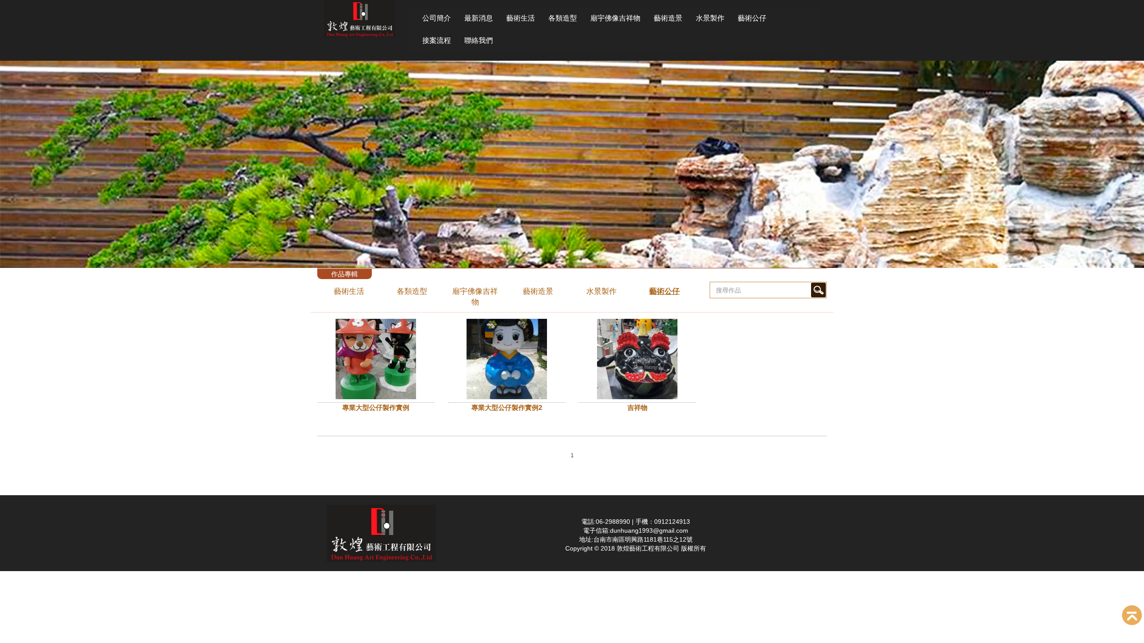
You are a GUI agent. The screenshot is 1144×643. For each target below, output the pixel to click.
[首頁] (359, 18)
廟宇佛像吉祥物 (615, 18)
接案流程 (436, 40)
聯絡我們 (478, 40)
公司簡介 (436, 18)
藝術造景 (668, 18)
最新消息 (478, 18)
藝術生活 (520, 18)
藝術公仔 (752, 18)
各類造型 (562, 18)
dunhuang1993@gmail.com (649, 530)
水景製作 (710, 18)
